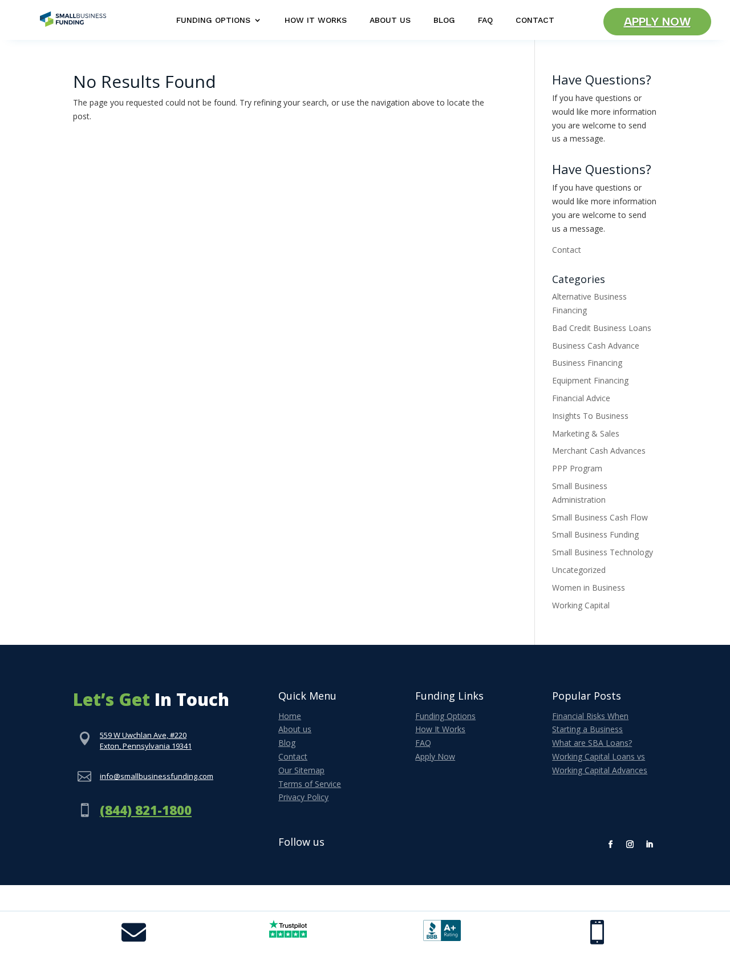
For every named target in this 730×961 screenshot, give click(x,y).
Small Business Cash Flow (600, 517)
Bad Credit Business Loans (601, 327)
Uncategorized (579, 569)
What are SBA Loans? (592, 742)
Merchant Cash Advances (599, 450)
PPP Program (577, 468)
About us (294, 729)
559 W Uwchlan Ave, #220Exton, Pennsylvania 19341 (146, 741)
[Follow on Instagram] (630, 844)
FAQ (485, 20)
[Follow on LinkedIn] (649, 844)
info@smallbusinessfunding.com (156, 776)
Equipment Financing (590, 380)
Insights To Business (590, 415)
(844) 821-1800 (146, 809)
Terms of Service (309, 783)
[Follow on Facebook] (610, 844)
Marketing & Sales (585, 433)
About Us (390, 20)
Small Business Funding (595, 534)
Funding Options (213, 20)
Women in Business (588, 587)
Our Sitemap (301, 770)
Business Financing (587, 362)
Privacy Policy (303, 797)
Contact (535, 20)
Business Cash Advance (595, 345)
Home (289, 715)
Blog (444, 20)
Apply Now (657, 22)
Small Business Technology (602, 552)
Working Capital (581, 605)
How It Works (316, 20)
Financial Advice (581, 398)
